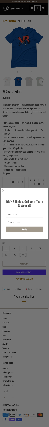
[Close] (3, 190)
